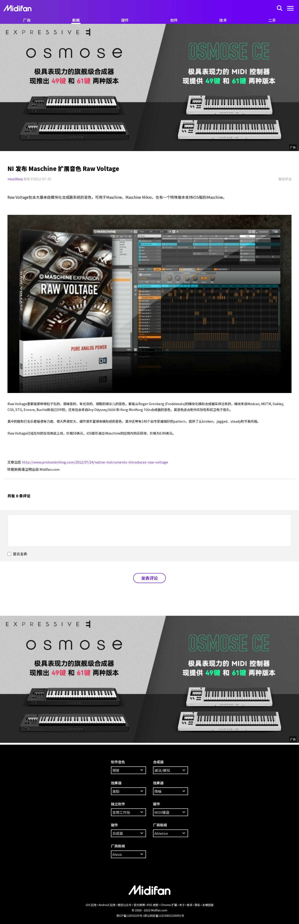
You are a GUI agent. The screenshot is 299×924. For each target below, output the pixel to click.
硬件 (125, 20)
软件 (174, 20)
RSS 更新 (152, 905)
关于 (182, 905)
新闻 (76, 20)
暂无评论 (285, 179)
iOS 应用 (91, 905)
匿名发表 (19, 553)
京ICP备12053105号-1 (130, 915)
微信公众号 (124, 905)
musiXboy (15, 179)
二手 (272, 20)
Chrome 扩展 (168, 905)
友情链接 (208, 905)
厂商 (27, 20)
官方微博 (139, 905)
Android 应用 (107, 905)
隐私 (197, 905)
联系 (189, 905)
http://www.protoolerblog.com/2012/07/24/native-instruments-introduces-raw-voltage (95, 462)
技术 (223, 20)
